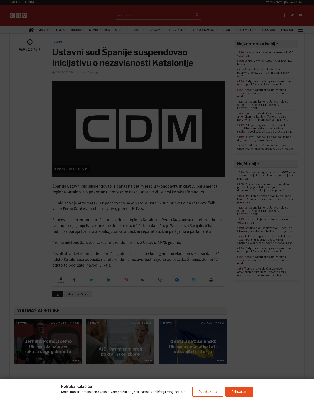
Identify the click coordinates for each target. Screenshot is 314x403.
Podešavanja (208, 391)
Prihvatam (239, 391)
